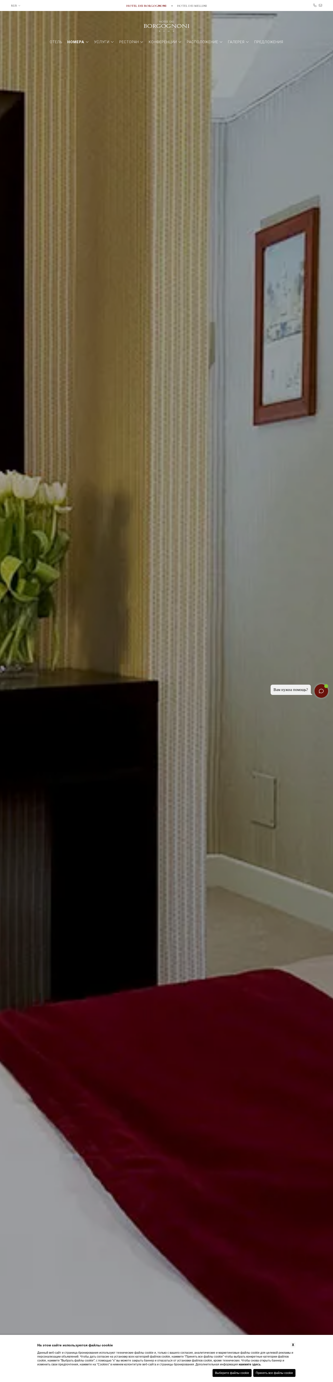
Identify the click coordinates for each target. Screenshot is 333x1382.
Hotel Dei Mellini (192, 6)
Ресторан (129, 42)
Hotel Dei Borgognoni (146, 6)
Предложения (268, 42)
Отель (56, 42)
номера (75, 42)
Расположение (202, 42)
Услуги (101, 42)
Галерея (236, 42)
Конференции (163, 42)
